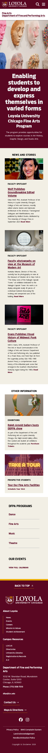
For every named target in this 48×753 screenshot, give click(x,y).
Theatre (13, 543)
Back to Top (22, 585)
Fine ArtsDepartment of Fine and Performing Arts (23, 14)
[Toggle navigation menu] (43, 4)
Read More (25, 222)
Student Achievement (15, 632)
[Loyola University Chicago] (14, 4)
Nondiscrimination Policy (24, 738)
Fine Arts (14, 524)
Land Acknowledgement (24, 734)
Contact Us (10, 702)
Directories (11, 649)
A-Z (7, 660)
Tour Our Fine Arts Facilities (24, 485)
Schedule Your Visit (16, 489)
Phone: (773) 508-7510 (13, 687)
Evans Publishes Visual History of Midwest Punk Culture (22, 337)
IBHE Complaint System (31, 729)
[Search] (37, 4)
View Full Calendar (18, 567)
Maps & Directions (13, 709)
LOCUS (9, 646)
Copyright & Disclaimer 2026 (24, 744)
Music (12, 533)
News (8, 617)
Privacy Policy (13, 729)
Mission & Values (13, 628)
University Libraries (14, 653)
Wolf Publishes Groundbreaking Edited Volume (21, 192)
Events (9, 621)
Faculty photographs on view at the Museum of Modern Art (21, 264)
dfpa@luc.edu (9, 694)
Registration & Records (16, 656)
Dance (12, 514)
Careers (9, 624)
